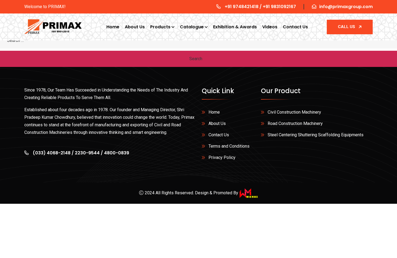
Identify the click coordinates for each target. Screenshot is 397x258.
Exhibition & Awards (235, 27)
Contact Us (295, 27)
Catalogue (192, 27)
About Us (135, 27)
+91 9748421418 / (244, 7)
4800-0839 (116, 153)
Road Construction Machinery (295, 123)
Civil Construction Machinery (294, 112)
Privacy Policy (221, 157)
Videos (269, 27)
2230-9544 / (89, 153)
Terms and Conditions (229, 146)
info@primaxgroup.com (346, 7)
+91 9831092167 (279, 7)
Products (160, 27)
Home (112, 27)
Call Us (346, 26)
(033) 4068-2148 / (53, 153)
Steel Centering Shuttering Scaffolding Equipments (316, 134)
